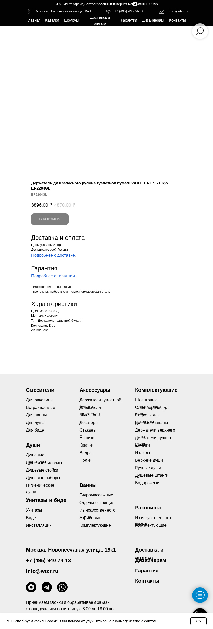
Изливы (142, 453)
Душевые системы (44, 462)
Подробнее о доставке (53, 255)
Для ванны (36, 415)
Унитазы (34, 510)
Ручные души (148, 468)
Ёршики (87, 437)
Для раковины (40, 400)
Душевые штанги (151, 475)
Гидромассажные (96, 495)
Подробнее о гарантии (53, 276)
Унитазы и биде (46, 500)
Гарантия (147, 570)
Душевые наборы (43, 477)
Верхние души (149, 460)
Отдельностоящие (96, 502)
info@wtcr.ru (178, 11)
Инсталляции (39, 525)
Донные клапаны (151, 422)
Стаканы (87, 430)
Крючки (86, 445)
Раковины (148, 508)
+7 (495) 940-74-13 (128, 11)
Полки (85, 460)
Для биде (35, 430)
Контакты (147, 581)
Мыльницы (90, 415)
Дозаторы (88, 422)
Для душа (35, 422)
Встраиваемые (40, 407)
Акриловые (90, 517)
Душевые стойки (42, 470)
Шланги (142, 445)
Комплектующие (151, 525)
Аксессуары (94, 390)
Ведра (85, 453)
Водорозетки (147, 483)
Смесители (40, 390)
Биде (31, 517)
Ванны (88, 485)
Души (33, 445)
